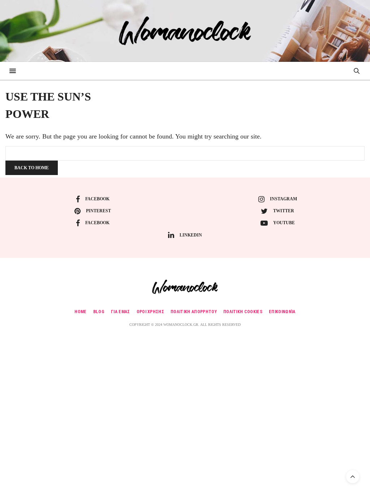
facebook (97, 198)
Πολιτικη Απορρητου (194, 311)
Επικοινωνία (282, 311)
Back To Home (31, 167)
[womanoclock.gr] (185, 30)
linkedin (191, 235)
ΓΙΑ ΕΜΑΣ (120, 311)
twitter (283, 210)
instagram (283, 198)
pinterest (98, 210)
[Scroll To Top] (352, 476)
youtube (284, 222)
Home (80, 311)
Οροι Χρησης (150, 311)
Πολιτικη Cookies (242, 311)
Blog (98, 311)
